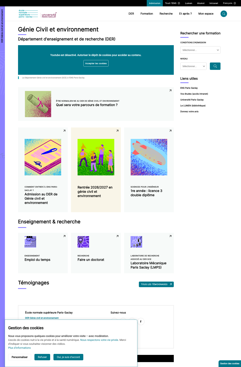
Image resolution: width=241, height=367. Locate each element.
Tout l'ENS (171, 3)
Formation (147, 13)
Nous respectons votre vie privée (99, 339)
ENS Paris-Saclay (189, 88)
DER (131, 13)
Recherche (166, 13)
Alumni (201, 3)
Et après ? (185, 13)
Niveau (184, 58)
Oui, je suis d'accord (68, 357)
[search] (224, 13)
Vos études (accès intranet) (194, 94)
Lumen (188, 3)
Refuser (42, 357)
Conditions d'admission (193, 42)
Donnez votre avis (189, 111)
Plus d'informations (19, 347)
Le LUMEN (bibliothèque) (193, 105)
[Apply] (215, 66)
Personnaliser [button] (20, 357)
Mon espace (205, 13)
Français (227, 3)
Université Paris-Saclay (192, 99)
